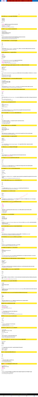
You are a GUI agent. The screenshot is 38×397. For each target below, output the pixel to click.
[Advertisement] (19, 8)
